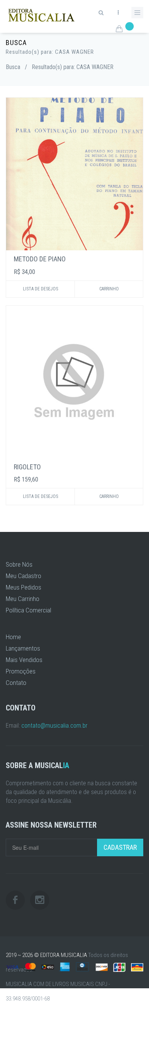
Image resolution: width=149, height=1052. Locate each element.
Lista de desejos (40, 289)
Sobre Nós (19, 564)
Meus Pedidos (23, 587)
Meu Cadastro (23, 576)
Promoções (21, 671)
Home (13, 637)
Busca (13, 67)
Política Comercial (28, 610)
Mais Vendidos (24, 660)
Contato (16, 682)
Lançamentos (23, 648)
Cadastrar (120, 847)
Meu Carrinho (22, 599)
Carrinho (109, 289)
